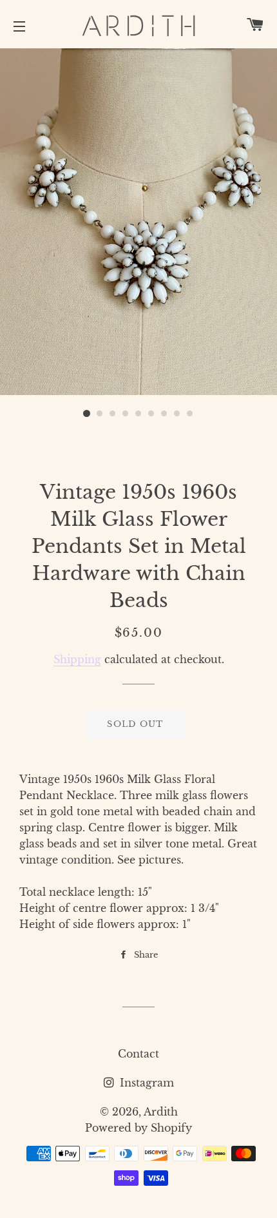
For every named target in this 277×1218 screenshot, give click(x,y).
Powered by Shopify (138, 1127)
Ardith (161, 1111)
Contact (138, 1053)
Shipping (77, 659)
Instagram (145, 1082)
